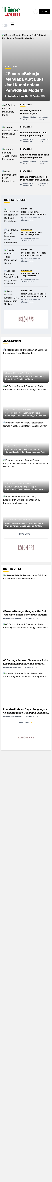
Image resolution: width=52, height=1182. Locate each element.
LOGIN (44, 11)
